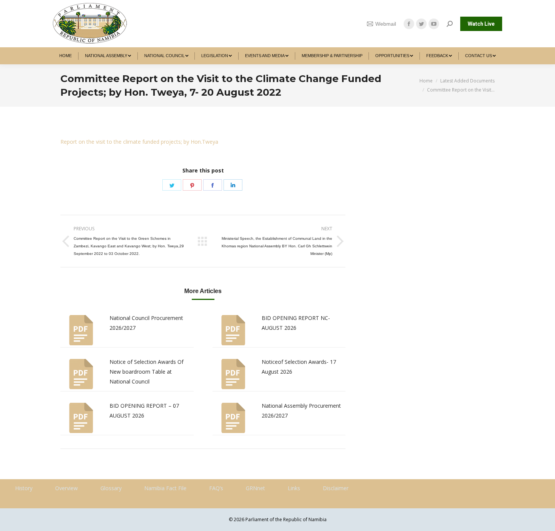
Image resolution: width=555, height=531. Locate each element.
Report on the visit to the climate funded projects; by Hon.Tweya (139, 141)
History (23, 488)
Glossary (111, 488)
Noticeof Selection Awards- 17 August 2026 (299, 366)
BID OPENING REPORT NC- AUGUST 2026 (296, 322)
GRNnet (255, 488)
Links (294, 488)
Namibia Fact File (165, 488)
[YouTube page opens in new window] (434, 24)
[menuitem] (65, 56)
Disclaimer (335, 488)
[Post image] (81, 330)
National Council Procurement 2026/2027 (146, 322)
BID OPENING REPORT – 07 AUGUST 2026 (144, 410)
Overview (66, 488)
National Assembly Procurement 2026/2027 (301, 410)
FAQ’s (216, 488)
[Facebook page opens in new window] (409, 24)
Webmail (385, 24)
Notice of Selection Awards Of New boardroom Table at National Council (146, 371)
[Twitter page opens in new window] (421, 24)
